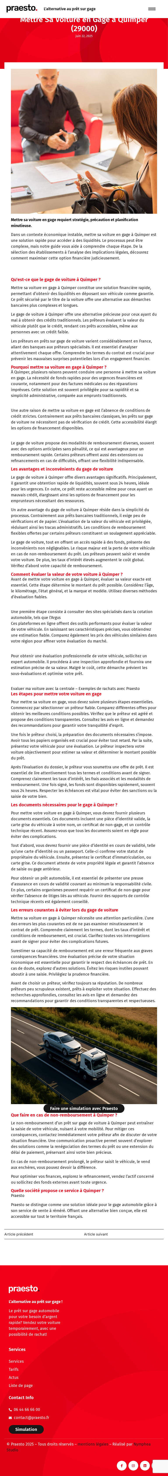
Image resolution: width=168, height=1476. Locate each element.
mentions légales (93, 1444)
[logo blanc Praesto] (24, 1289)
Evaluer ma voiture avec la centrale (42, 688)
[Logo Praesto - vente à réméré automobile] (22, 8)
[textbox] (84, 323)
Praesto (17, 1195)
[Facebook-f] (122, 1466)
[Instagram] (133, 1466)
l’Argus (55, 617)
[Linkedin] (145, 1466)
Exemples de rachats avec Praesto (109, 688)
